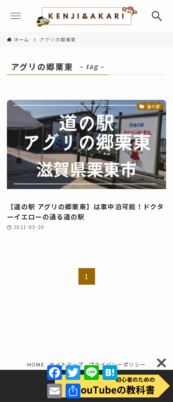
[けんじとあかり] (86, 16)
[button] (157, 16)
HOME (35, 364)
